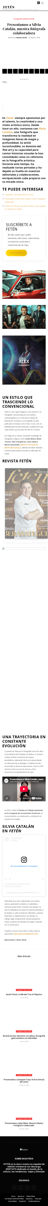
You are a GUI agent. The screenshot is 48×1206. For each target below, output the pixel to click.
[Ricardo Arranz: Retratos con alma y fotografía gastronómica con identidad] (24, 1017)
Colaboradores (34, 1201)
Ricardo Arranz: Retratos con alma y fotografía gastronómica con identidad (24, 1037)
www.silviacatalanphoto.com (25, 934)
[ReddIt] (31, 71)
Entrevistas (31, 1196)
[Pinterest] (15, 71)
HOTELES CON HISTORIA (14, 1199)
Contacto (22, 1201)
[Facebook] (4, 71)
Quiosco (21, 1196)
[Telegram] (42, 71)
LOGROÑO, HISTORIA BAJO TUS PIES (19, 195)
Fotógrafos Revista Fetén (24, 19)
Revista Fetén (21, 38)
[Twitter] (10, 71)
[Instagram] (21, 1187)
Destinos (29, 1199)
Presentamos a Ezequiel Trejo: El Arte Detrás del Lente (24, 1080)
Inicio (13, 1196)
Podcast (38, 1199)
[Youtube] (33, 1187)
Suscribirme (16, 253)
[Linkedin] (26, 71)
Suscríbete (12, 1201)
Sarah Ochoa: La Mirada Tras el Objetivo (24, 994)
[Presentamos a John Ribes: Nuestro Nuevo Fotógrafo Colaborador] (24, 1104)
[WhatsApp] (20, 71)
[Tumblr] (36, 71)
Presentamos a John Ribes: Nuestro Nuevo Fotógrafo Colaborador (24, 1124)
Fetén (9, 118)
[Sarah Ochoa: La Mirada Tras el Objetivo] (24, 975)
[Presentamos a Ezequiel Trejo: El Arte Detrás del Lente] (24, 1060)
